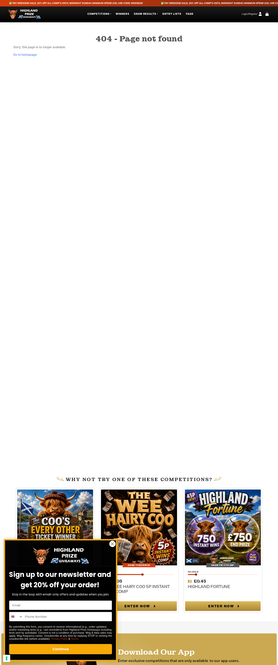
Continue (60, 649)
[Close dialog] (112, 544)
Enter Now (137, 606)
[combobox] (16, 616)
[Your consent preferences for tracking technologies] (6, 658)
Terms (74, 638)
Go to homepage (25, 55)
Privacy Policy (59, 638)
